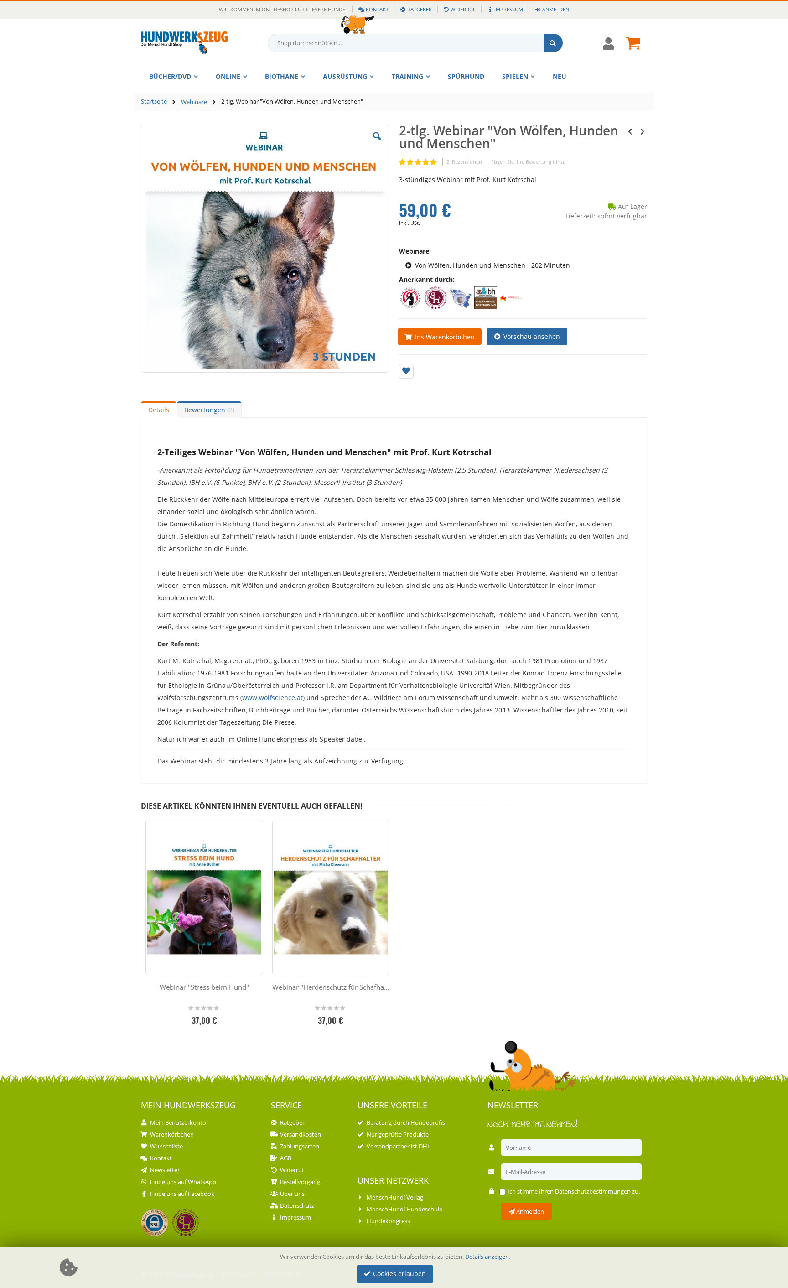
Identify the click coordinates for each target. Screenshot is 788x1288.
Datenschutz (297, 1205)
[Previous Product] (630, 131)
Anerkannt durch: (427, 279)
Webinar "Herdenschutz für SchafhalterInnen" (331, 987)
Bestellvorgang (300, 1182)
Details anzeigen (487, 1256)
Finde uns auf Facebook (182, 1193)
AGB (285, 1158)
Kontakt (377, 9)
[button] (377, 143)
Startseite (154, 101)
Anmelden (555, 9)
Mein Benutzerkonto (178, 1122)
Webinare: (415, 251)
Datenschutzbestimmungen (593, 1191)
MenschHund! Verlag (395, 1197)
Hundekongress (388, 1221)
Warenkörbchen (172, 1134)
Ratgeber (419, 9)
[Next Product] (642, 131)
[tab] (158, 409)
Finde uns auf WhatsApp (183, 1182)
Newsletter (165, 1170)
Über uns (292, 1193)
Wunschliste (166, 1146)
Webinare (194, 102)
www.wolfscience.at (272, 697)
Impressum (508, 9)
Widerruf (463, 9)
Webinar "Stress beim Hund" (204, 987)
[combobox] (415, 43)
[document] (395, 1267)
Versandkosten (300, 1134)
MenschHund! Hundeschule (404, 1209)
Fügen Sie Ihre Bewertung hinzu (528, 161)
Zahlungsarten (299, 1146)
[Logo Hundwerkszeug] (184, 42)
